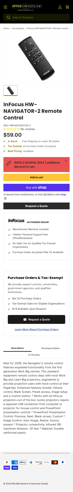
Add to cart (36, 177)
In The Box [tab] (34, 354)
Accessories (18, 28)
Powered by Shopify (38, 483)
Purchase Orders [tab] (51, 348)
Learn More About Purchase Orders (36, 329)
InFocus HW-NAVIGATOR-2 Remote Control (47, 28)
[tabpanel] (36, 398)
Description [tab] (17, 348)
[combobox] (36, 17)
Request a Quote (36, 206)
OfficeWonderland (19, 483)
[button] (67, 7)
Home (6, 28)
